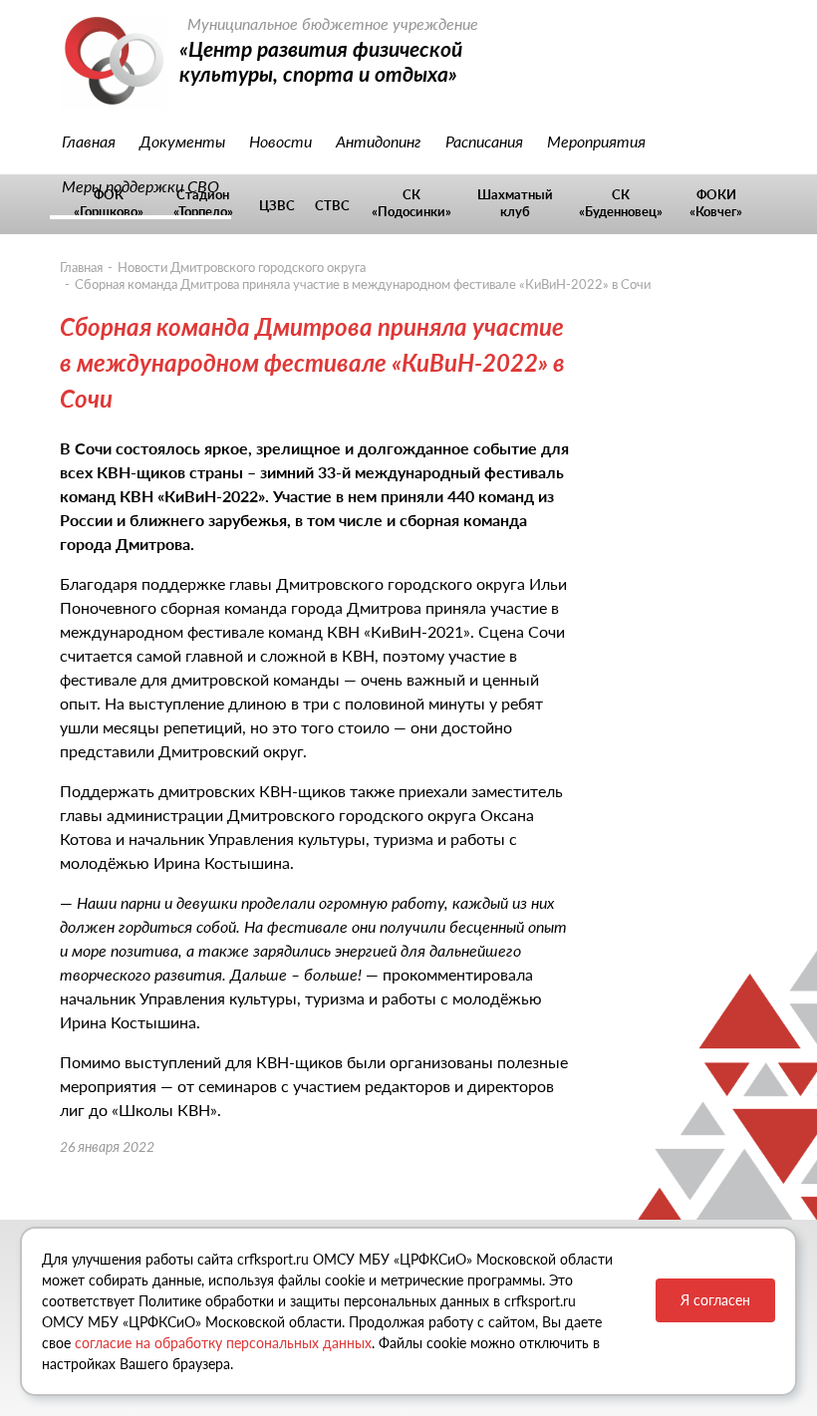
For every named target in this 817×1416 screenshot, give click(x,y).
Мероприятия (596, 141)
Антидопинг (378, 141)
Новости (280, 141)
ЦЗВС (277, 205)
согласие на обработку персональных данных (223, 1342)
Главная (89, 141)
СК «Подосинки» (411, 202)
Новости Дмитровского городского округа (242, 267)
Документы (182, 141)
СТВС (332, 205)
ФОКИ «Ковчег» (715, 202)
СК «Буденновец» (621, 202)
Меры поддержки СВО (140, 185)
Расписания (484, 141)
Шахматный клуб (515, 202)
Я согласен (715, 1299)
